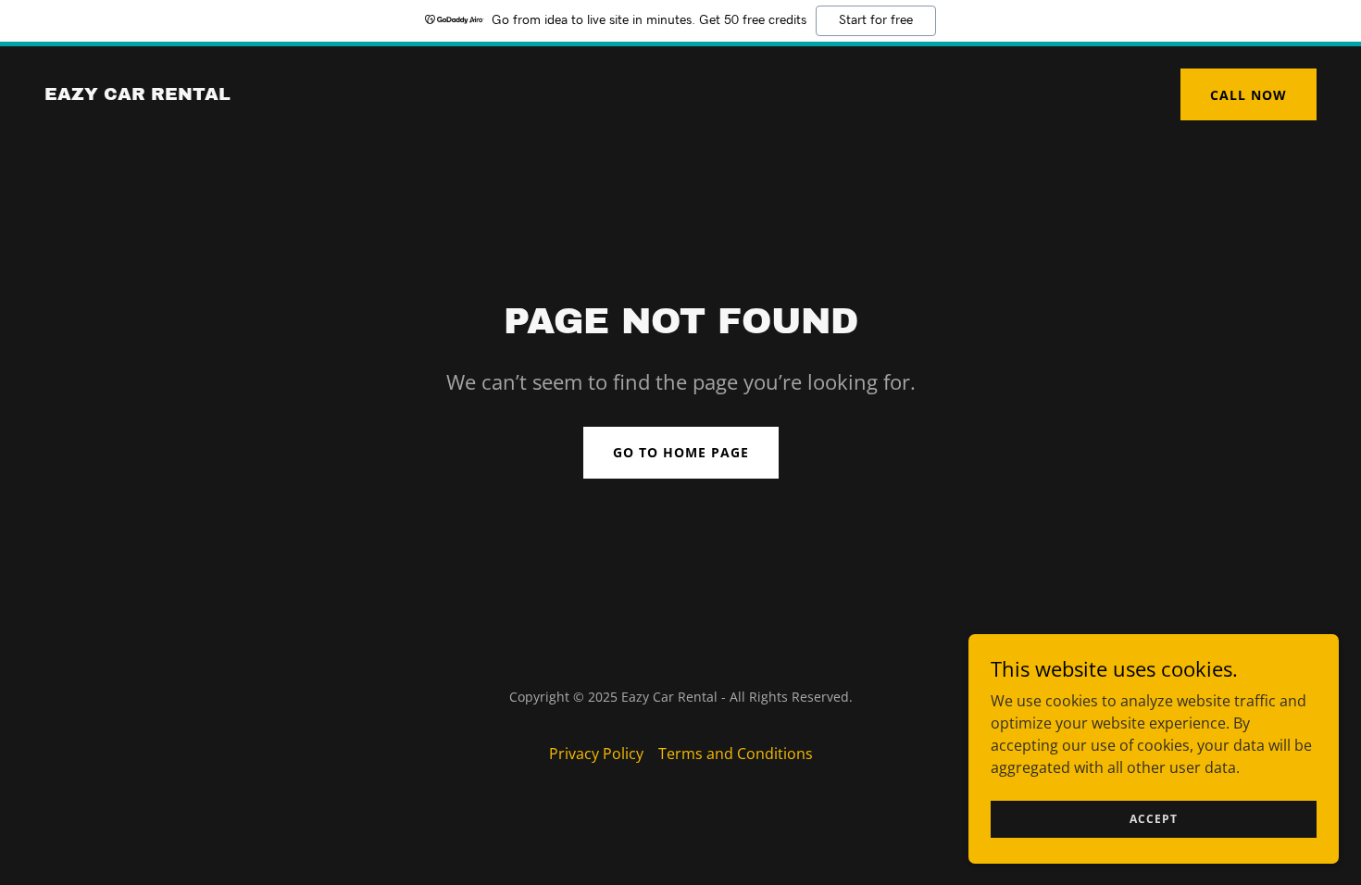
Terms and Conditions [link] (735, 753)
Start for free (876, 20)
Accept (1154, 819)
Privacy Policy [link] (596, 753)
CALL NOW (1248, 95)
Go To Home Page (681, 452)
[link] (137, 94)
